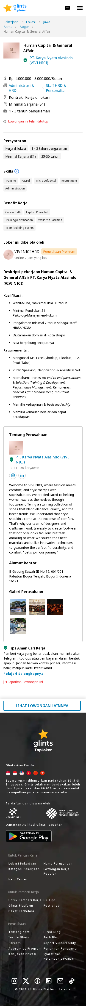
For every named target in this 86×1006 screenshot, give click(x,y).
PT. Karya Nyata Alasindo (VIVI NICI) (51, 60)
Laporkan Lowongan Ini (25, 682)
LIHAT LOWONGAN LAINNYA (42, 705)
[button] (67, 8)
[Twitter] (26, 980)
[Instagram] (14, 980)
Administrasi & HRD (21, 88)
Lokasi (31, 22)
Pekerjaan (10, 22)
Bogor (24, 26)
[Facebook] (37, 980)
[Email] (60, 980)
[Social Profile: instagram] (12, 475)
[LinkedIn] (48, 980)
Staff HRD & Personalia (56, 88)
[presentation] (15, 8)
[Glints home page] (15, 8)
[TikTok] (71, 980)
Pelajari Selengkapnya (23, 673)
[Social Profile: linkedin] (22, 475)
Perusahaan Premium (59, 251)
